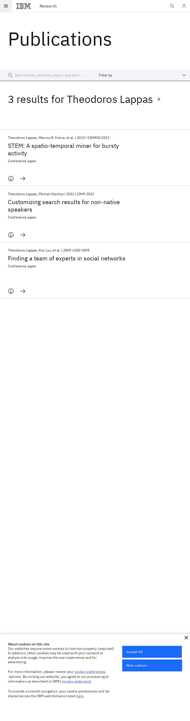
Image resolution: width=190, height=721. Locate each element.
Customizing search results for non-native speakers (64, 205)
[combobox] (142, 75)
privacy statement (76, 681)
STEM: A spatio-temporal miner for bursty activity (63, 149)
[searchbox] (47, 75)
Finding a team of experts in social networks (66, 258)
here (80, 696)
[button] (186, 637)
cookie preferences (90, 671)
